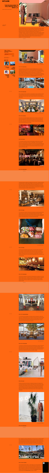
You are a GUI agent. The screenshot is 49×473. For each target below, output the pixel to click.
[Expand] (43, 462)
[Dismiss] (47, 462)
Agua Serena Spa (28, 470)
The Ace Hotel (25, 343)
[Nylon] (5, 1)
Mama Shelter (24, 66)
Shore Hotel (24, 91)
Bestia (23, 247)
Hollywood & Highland (34, 75)
